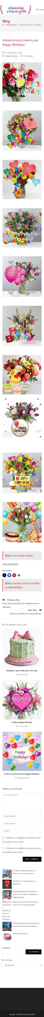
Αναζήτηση (6, 948)
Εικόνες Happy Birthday (22, 722)
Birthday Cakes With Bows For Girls (22, 671)
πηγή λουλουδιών (10, 564)
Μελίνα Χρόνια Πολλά (20, 934)
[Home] (3, 25)
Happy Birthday (12, 56)
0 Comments (28, 56)
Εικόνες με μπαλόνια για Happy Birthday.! (22, 774)
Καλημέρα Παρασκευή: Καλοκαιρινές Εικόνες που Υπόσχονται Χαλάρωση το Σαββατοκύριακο (25, 894)
